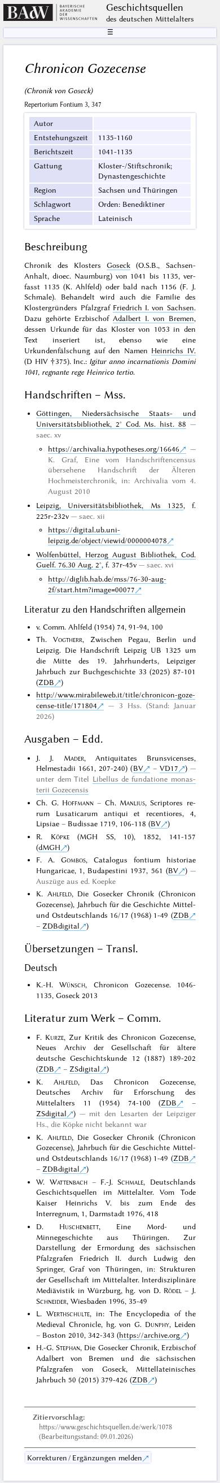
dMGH (49, 847)
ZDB (46, 682)
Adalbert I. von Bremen (153, 318)
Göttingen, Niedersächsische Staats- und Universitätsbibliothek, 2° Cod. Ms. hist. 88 (115, 418)
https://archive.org (149, 1334)
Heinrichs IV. (173, 350)
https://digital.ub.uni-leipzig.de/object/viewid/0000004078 (107, 535)
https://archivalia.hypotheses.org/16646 (113, 448)
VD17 (169, 768)
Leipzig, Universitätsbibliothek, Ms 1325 (109, 505)
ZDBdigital (61, 925)
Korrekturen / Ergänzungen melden (84, 1457)
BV (138, 768)
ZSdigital (84, 1068)
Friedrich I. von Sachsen (153, 307)
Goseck (118, 265)
